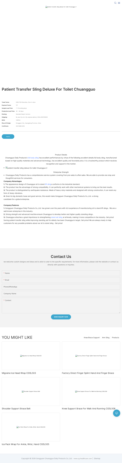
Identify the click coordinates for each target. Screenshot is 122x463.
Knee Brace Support (92, 337)
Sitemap (96, 458)
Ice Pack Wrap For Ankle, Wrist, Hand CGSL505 (25, 444)
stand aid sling (56, 217)
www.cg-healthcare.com (83, 458)
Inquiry (8, 136)
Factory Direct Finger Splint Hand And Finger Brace (88, 373)
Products (115, 337)
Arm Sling (105, 337)
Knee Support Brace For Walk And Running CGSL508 (88, 408)
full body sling (33, 158)
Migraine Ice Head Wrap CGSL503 (19, 373)
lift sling (48, 184)
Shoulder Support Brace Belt (16, 408)
